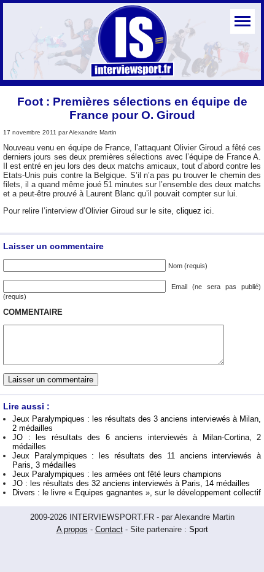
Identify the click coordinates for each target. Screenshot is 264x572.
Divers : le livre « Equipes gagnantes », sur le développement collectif (136, 492)
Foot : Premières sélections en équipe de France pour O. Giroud (132, 108)
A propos (72, 529)
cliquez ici (194, 210)
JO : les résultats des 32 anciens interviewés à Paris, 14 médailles (131, 483)
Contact (109, 529)
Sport (198, 529)
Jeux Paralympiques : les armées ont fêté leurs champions (117, 474)
